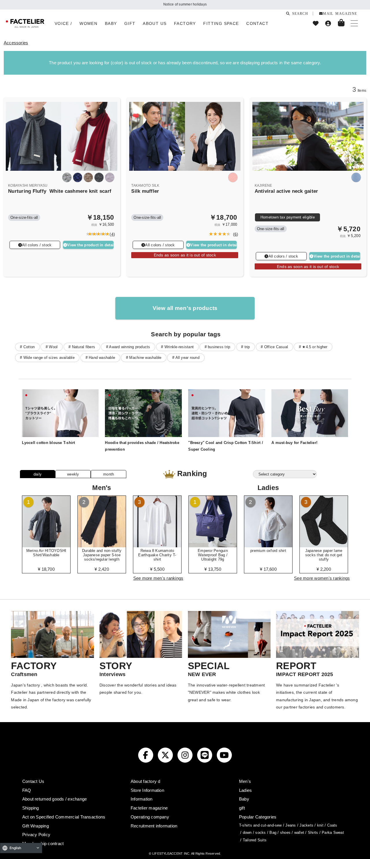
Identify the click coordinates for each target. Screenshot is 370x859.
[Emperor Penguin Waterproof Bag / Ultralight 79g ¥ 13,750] (213, 545)
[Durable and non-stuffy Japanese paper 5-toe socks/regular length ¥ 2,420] (102, 545)
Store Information (147, 790)
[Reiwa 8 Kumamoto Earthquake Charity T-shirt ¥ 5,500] (157, 545)
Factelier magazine (149, 807)
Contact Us (33, 781)
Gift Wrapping (35, 825)
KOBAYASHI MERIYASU (27, 185)
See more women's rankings (322, 578)
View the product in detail (90, 245)
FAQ (26, 790)
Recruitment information (154, 825)
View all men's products (185, 308)
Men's (245, 781)
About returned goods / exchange (54, 798)
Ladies (245, 790)
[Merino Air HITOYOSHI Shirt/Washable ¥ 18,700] (46, 545)
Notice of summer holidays (185, 4)
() (111, 234)
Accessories (16, 42)
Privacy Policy (36, 834)
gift (242, 807)
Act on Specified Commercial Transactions (64, 816)
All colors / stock (36, 245)
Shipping (30, 807)
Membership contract (43, 843)
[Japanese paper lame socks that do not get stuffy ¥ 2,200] (324, 545)
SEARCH (299, 13)
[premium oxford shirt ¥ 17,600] (268, 545)
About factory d (145, 781)
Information (142, 798)
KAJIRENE (263, 185)
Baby (244, 798)
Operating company (150, 816)
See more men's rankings (158, 578)
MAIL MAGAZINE (340, 13)
